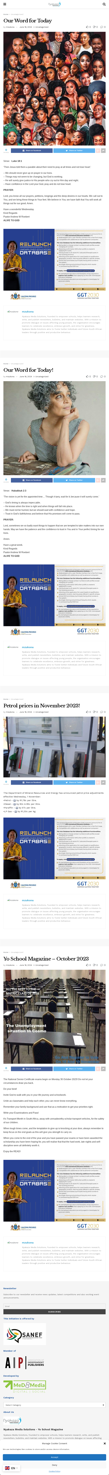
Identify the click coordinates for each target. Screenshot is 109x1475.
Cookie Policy (54, 1471)
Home (5, 14)
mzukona (10, 27)
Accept (54, 1457)
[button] (104, 1443)
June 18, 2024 (26, 27)
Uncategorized (17, 14)
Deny (54, 1465)
